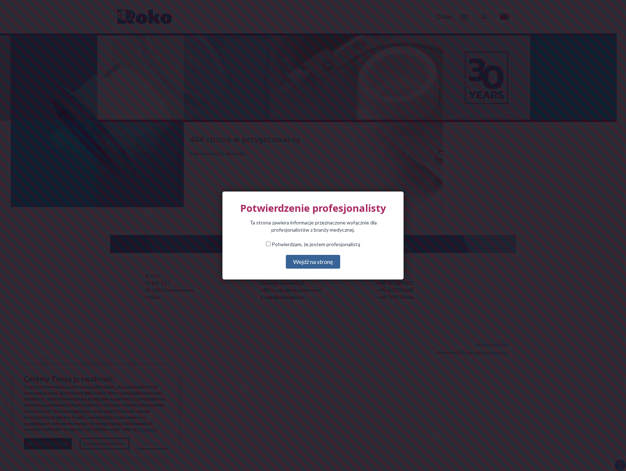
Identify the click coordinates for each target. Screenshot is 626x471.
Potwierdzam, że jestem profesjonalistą (315, 244)
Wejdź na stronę (313, 261)
